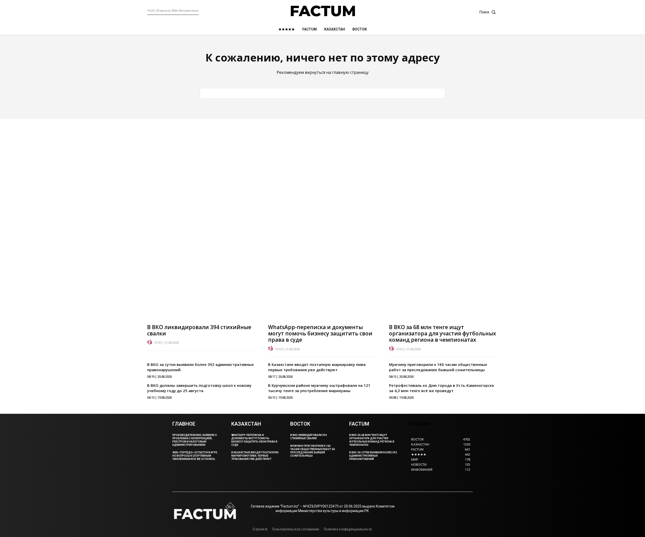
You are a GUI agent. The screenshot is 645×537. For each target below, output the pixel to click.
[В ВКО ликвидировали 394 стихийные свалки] (201, 237)
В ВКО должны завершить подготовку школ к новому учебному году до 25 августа (199, 388)
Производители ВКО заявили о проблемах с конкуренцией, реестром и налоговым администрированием (194, 440)
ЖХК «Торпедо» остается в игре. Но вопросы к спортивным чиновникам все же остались (195, 455)
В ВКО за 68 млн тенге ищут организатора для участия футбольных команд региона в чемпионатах (442, 333)
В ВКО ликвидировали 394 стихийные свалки (199, 330)
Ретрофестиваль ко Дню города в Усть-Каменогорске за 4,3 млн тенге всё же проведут (441, 388)
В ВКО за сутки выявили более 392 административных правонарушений (373, 455)
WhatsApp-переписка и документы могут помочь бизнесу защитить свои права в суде (320, 333)
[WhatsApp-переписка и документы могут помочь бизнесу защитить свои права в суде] (322, 237)
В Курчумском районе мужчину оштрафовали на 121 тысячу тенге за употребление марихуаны (319, 388)
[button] (488, 12)
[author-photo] (150, 342)
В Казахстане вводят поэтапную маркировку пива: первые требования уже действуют (317, 367)
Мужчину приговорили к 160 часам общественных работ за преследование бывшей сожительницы (438, 367)
